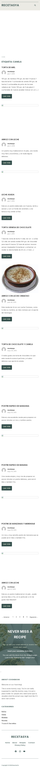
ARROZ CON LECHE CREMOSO (15, 296)
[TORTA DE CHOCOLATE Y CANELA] (20, 328)
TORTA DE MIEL (8, 67)
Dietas (4, 715)
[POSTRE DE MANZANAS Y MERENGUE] (20, 497)
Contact (31, 743)
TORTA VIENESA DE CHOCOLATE (16, 227)
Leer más (6, 96)
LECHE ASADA (8, 194)
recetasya (11, 71)
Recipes (23, 743)
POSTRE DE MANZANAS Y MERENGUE (18, 523)
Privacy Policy (20, 745)
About (14, 743)
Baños (4, 712)
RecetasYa (10, 5)
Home (3, 57)
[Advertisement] (20, 31)
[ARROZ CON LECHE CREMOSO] (20, 265)
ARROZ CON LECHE (10, 139)
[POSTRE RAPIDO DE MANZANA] (20, 377)
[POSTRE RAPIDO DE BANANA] (20, 436)
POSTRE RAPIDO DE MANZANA (15, 406)
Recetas (4, 721)
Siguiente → (34, 617)
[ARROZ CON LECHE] (20, 105)
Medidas (5, 718)
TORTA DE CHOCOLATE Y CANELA (17, 344)
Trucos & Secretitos (9, 723)
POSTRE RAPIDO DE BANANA (15, 465)
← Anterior (5, 617)
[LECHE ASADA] (20, 172)
